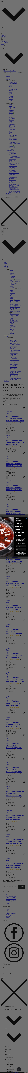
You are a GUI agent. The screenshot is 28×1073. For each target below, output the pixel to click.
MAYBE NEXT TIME (21, 554)
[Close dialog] (26, 518)
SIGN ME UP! (21, 552)
